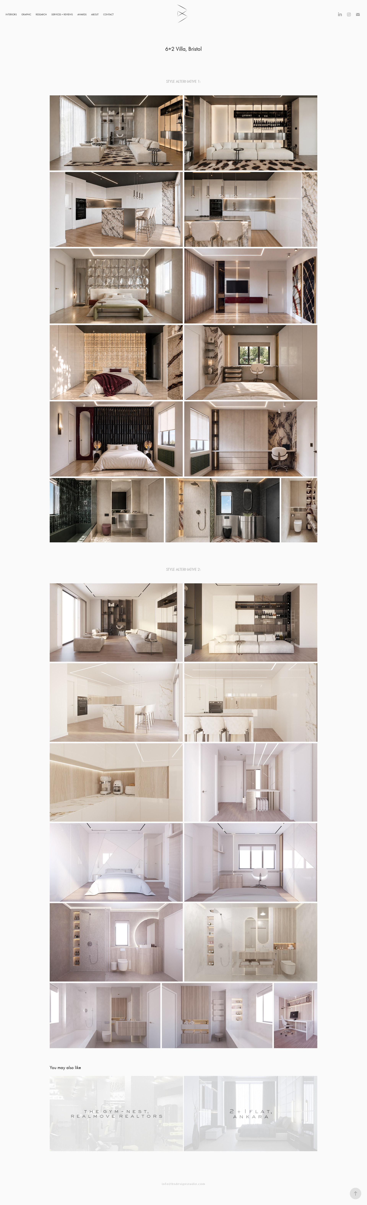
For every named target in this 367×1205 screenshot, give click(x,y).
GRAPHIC (26, 14)
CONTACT (108, 14)
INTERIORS (11, 14)
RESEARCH (41, 14)
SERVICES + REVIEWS (62, 14)
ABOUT (95, 14)
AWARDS (82, 14)
